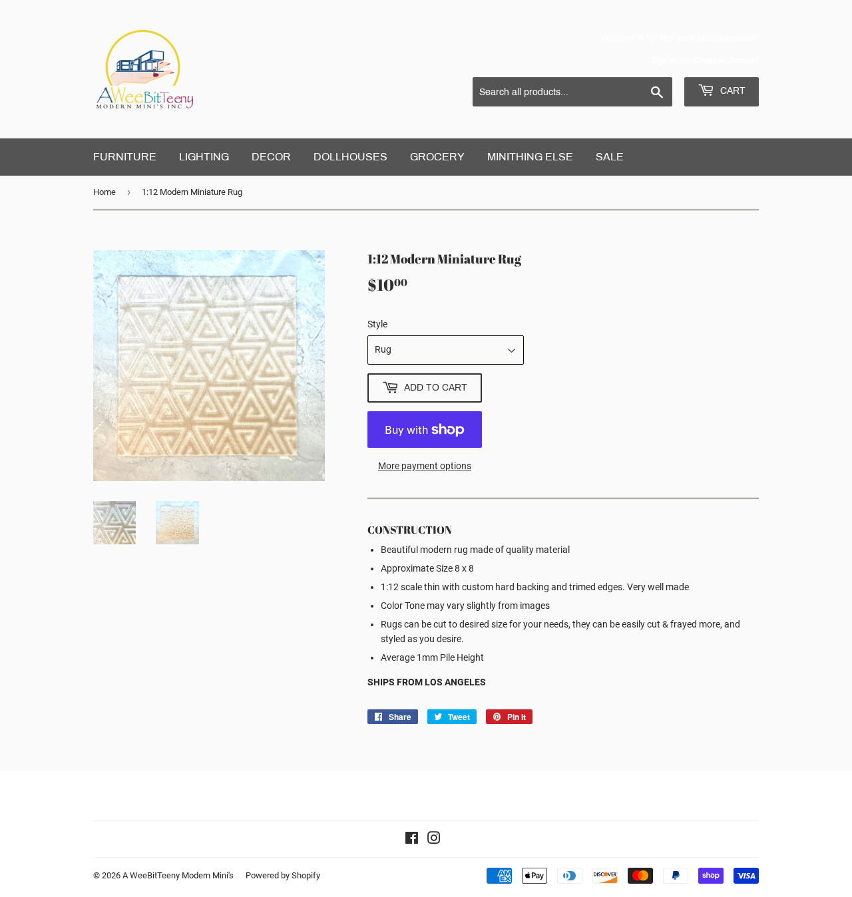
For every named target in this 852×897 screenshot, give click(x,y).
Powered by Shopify (283, 875)
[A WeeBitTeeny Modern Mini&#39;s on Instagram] (434, 839)
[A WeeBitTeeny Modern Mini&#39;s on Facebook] (412, 839)
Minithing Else (530, 156)
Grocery (437, 156)
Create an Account (726, 60)
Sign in (663, 60)
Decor (271, 156)
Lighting (204, 156)
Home (104, 192)
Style (377, 324)
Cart (732, 91)
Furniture (124, 156)
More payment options (424, 465)
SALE (610, 156)
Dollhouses (350, 156)
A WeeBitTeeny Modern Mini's (178, 875)
